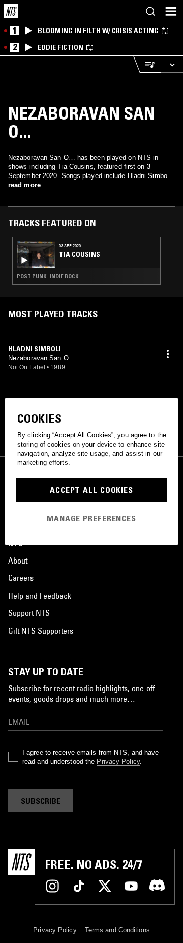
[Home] (11, 11)
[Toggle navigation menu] (171, 11)
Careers (21, 578)
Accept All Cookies (91, 490)
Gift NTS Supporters (40, 631)
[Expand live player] (172, 64)
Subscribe (40, 800)
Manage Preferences (91, 518)
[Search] (150, 11)
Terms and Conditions (117, 930)
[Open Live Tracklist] (147, 64)
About (17, 560)
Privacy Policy (118, 761)
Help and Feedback (39, 596)
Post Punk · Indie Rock (47, 276)
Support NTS (29, 613)
